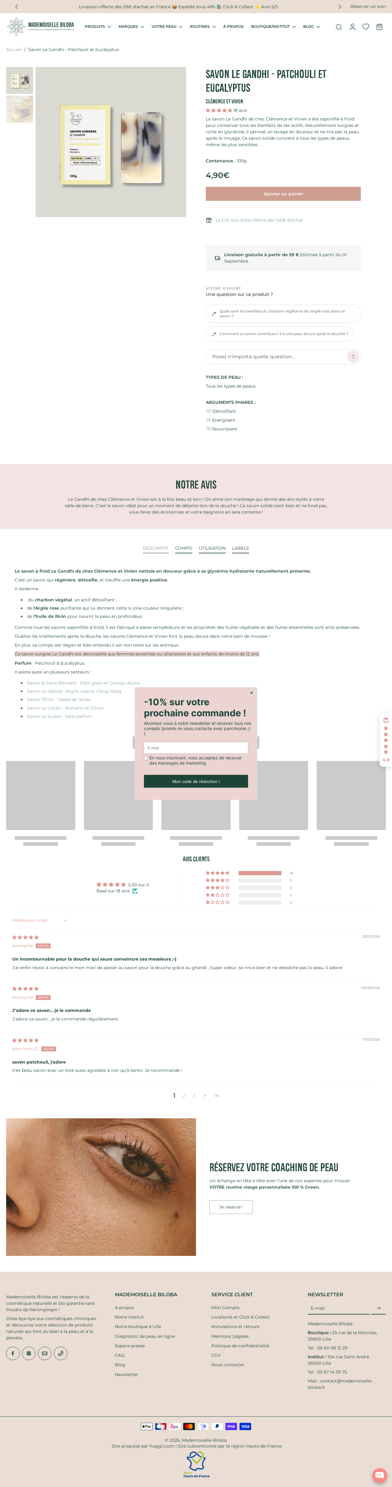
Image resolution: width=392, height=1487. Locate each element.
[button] (219, 110)
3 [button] (194, 1095)
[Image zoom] (111, 142)
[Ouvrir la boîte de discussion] (379, 1475)
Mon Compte (225, 1307)
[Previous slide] (16, 6)
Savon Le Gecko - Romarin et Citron (65, 708)
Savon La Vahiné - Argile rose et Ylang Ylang (74, 691)
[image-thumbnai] (19, 80)
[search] (338, 26)
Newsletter (126, 1374)
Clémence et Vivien (224, 101)
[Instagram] (29, 1353)
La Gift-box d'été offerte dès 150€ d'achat (259, 220)
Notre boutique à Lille (138, 1326)
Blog (120, 1364)
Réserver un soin (368, 6)
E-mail (318, 1308)
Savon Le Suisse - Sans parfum (59, 716)
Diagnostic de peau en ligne (145, 1336)
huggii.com (161, 1446)
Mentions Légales (230, 1336)
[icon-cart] (379, 26)
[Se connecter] (352, 27)
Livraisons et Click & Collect (240, 1317)
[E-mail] (44, 1353)
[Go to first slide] (339, 6)
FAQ (119, 1355)
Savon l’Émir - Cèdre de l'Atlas (59, 699)
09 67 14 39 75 (332, 1372)
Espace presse (130, 1346)
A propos (124, 1307)
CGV (216, 1355)
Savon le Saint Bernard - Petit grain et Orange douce (83, 683)
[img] (25, 937)
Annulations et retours (235, 1326)
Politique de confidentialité (240, 1346)
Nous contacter (227, 1364)
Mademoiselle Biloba (204, 1440)
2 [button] (184, 1095)
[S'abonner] (378, 1308)
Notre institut (129, 1317)
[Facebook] (13, 1353)
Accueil (14, 49)
